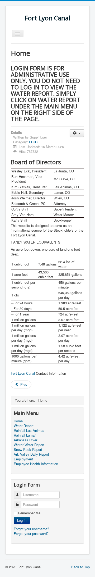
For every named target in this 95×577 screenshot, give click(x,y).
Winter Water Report (29, 444)
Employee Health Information (36, 463)
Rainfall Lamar (25, 435)
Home (18, 421)
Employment (23, 459)
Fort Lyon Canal (23, 373)
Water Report (24, 425)
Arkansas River (25, 440)
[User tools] (77, 133)
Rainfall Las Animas (29, 430)
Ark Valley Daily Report (31, 454)
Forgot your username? (31, 528)
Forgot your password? (31, 533)
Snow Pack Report (28, 449)
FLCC (33, 141)
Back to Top (80, 566)
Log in (21, 520)
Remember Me (29, 513)
